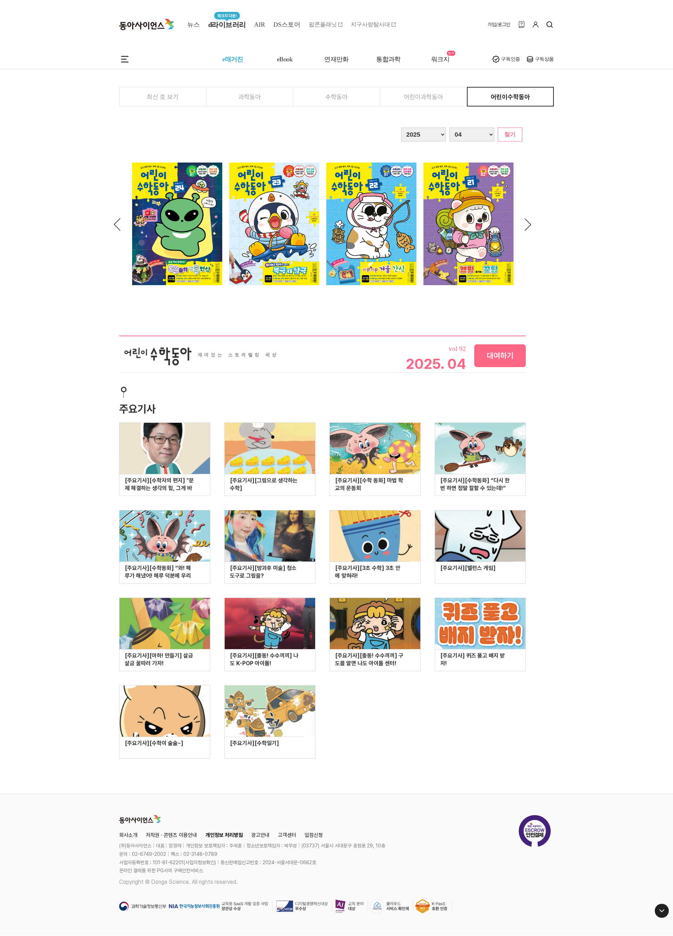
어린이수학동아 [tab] (510, 97)
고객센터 (287, 835)
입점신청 (314, 835)
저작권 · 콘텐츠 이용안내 (171, 835)
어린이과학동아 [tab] (423, 97)
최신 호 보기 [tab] (162, 97)
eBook (284, 59)
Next (527, 225)
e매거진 (232, 59)
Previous (118, 225)
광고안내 (260, 835)
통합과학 (388, 59)
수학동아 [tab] (336, 97)
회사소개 (128, 835)
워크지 (440, 59)
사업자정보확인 (200, 862)
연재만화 (336, 59)
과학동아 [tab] (249, 97)
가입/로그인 (499, 24)
